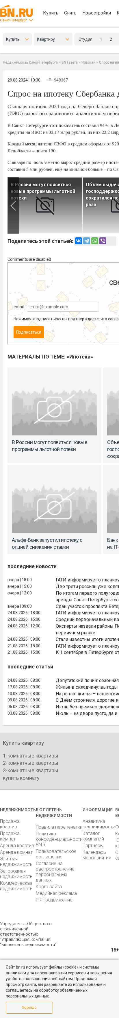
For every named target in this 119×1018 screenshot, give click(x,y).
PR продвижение (54, 900)
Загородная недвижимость (16, 873)
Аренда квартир (17, 845)
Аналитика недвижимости (99, 824)
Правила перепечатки (59, 827)
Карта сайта (49, 886)
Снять (70, 13)
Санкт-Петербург (13, 20)
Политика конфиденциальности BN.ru (59, 839)
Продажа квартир (10, 824)
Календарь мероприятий (97, 854)
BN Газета (70, 62)
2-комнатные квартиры (30, 763)
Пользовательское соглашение (56, 854)
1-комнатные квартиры (30, 756)
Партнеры (93, 845)
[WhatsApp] (94, 240)
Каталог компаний (93, 836)
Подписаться (28, 332)
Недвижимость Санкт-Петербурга (30, 62)
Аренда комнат (16, 852)
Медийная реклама (56, 893)
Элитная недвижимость (16, 861)
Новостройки (96, 13)
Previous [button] (13, 205)
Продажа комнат (10, 836)
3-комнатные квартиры (30, 770)
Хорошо (29, 1007)
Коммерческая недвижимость (16, 885)
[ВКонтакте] (78, 240)
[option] (45, 205)
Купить (50, 13)
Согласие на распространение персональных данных (55, 872)
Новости (88, 62)
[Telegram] (86, 240)
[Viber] (102, 240)
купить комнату (21, 778)
